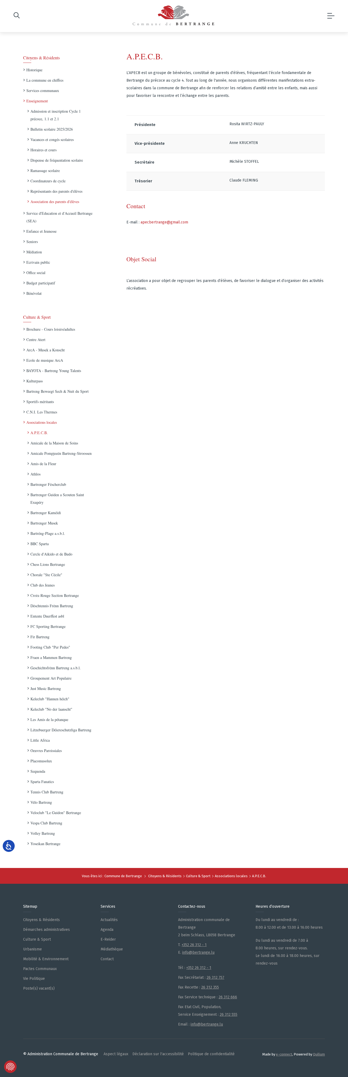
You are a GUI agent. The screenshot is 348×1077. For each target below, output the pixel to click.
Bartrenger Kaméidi (45, 512)
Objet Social (141, 259)
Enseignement (37, 100)
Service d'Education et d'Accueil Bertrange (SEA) (59, 217)
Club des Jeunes (42, 585)
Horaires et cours (43, 149)
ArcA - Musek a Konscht (45, 349)
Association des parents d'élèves (54, 201)
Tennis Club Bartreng (46, 791)
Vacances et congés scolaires (52, 139)
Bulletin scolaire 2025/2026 (51, 129)
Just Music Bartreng (45, 688)
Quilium (319, 1054)
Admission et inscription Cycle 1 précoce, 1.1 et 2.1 (55, 115)
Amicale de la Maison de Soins (54, 443)
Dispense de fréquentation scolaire (56, 160)
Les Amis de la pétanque (49, 719)
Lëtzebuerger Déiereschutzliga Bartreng (60, 729)
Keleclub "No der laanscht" (51, 709)
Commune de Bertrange (123, 876)
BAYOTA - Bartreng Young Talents (53, 370)
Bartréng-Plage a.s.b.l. (47, 533)
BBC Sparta (39, 543)
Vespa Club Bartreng (46, 823)
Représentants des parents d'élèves (56, 191)
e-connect (284, 1054)
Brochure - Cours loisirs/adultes (50, 329)
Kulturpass (34, 380)
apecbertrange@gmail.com (164, 222)
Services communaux (42, 90)
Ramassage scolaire (45, 170)
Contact (135, 206)
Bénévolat (34, 293)
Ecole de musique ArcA (44, 360)
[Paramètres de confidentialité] (10, 1066)
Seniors (32, 241)
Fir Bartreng (39, 636)
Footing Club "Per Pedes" (50, 647)
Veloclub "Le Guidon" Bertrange (55, 812)
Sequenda (37, 771)
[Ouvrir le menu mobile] (330, 16)
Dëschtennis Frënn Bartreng (51, 605)
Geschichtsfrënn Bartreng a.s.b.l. (55, 667)
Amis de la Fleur (43, 463)
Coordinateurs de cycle (48, 180)
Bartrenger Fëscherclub (48, 484)
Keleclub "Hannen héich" (49, 698)
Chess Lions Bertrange (47, 564)
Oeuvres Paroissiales (46, 750)
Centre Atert (35, 339)
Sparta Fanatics (42, 781)
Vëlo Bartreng (41, 802)
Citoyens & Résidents (41, 57)
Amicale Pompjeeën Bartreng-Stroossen (61, 453)
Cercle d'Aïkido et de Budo (51, 554)
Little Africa (40, 740)
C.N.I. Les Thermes (41, 412)
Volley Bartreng (42, 833)
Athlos (35, 474)
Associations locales (41, 422)
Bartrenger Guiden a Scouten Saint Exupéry (57, 498)
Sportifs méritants (40, 401)
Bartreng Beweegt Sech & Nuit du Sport (57, 391)
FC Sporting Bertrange (48, 626)
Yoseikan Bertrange (45, 843)
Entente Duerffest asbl (47, 616)
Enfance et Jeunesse (41, 231)
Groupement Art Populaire (51, 678)
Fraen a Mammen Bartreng (51, 657)
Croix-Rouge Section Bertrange (54, 595)
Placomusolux (41, 760)
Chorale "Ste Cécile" (46, 574)
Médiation (34, 251)
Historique (34, 69)
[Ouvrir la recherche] (17, 16)
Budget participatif (40, 283)
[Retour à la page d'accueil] (173, 15)
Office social (35, 272)
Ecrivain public (38, 262)
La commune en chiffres (44, 80)
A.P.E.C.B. (39, 432)
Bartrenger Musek (44, 523)
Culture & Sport (37, 317)
